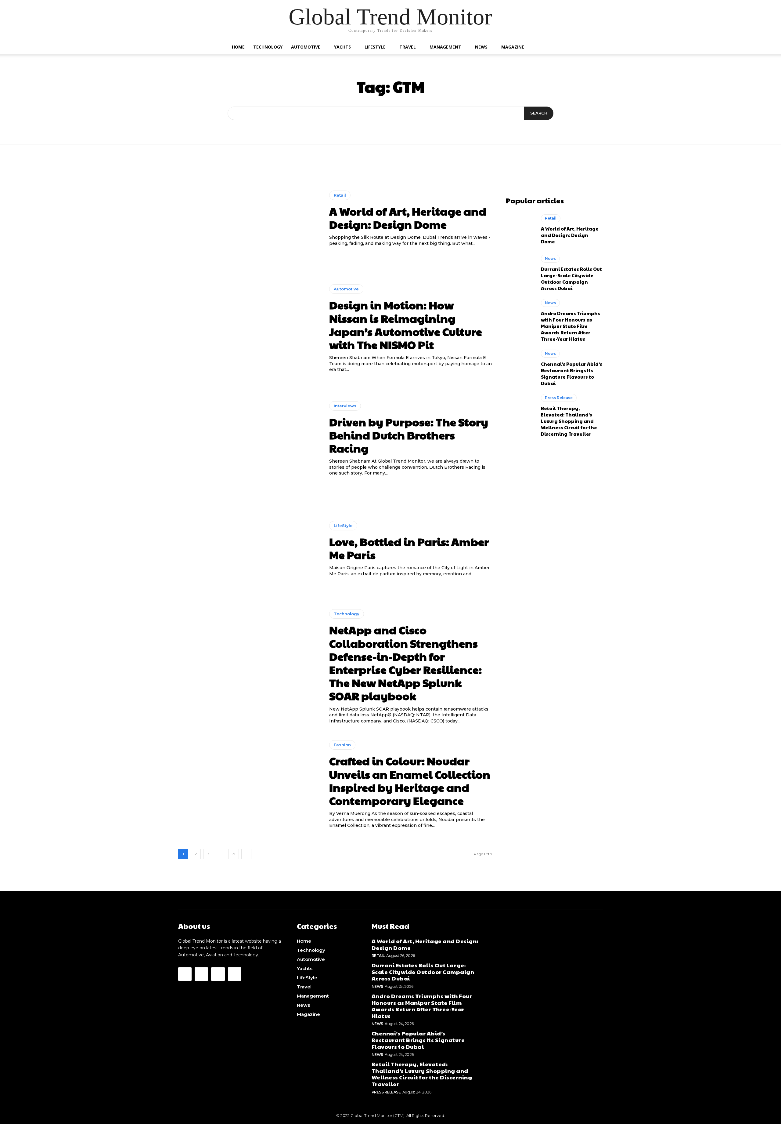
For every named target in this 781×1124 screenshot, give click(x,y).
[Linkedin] (218, 974)
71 (233, 854)
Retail (340, 195)
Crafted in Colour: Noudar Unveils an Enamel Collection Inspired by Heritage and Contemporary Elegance (409, 780)
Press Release (559, 397)
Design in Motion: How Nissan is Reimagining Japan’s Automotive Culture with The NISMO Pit (405, 324)
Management (445, 47)
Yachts (342, 47)
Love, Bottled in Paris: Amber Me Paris (409, 548)
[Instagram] (201, 974)
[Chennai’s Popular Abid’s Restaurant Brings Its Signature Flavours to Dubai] (520, 367)
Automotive (305, 47)
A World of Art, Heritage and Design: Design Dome (407, 217)
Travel (407, 47)
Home (238, 47)
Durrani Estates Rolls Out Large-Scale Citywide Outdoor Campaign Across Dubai (571, 278)
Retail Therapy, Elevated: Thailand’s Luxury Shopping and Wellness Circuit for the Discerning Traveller (569, 421)
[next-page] (246, 854)
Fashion (342, 744)
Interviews (345, 405)
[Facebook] (185, 974)
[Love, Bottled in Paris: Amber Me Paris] (249, 549)
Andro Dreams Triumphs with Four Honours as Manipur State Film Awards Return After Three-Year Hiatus (570, 326)
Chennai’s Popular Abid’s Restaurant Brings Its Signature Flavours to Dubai (571, 373)
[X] (234, 974)
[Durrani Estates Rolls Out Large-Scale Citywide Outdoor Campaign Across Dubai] (520, 272)
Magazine (512, 47)
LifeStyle (375, 47)
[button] (546, 47)
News (481, 47)
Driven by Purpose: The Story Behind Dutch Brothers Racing (408, 435)
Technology (268, 47)
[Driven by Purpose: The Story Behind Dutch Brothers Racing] (249, 439)
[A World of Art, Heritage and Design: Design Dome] (249, 218)
